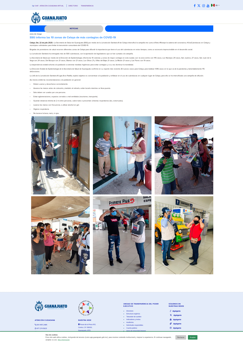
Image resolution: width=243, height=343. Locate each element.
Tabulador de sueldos (133, 317)
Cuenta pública (131, 328)
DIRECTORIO (73, 6)
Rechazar (180, 337)
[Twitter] (199, 5)
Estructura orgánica (133, 314)
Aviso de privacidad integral (136, 331)
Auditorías (130, 322)
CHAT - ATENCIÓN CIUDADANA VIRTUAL (49, 6)
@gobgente (176, 311)
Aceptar (193, 337)
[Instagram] (204, 5)
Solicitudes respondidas (134, 325)
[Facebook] (195, 5)
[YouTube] (209, 5)
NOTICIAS (74, 28)
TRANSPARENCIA (87, 6)
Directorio (129, 311)
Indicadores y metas (133, 319)
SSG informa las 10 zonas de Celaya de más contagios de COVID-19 (73, 37)
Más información (64, 340)
